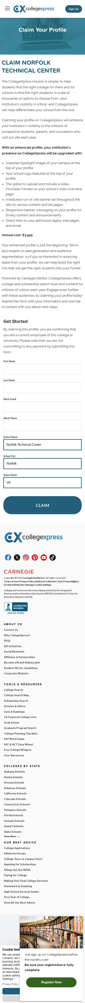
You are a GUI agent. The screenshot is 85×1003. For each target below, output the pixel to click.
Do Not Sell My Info (14, 584)
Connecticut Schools (17, 804)
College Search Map (16, 695)
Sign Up (73, 9)
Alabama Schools (14, 771)
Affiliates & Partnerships (19, 657)
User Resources (14, 755)
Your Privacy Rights (68, 581)
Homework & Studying (18, 886)
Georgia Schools (14, 820)
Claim (42, 505)
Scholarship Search (16, 700)
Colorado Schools (15, 799)
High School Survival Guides (21, 891)
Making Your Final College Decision (26, 880)
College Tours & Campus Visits (23, 859)
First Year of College (16, 897)
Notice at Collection (46, 581)
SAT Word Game (14, 738)
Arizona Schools (14, 782)
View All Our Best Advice (19, 902)
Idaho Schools (12, 831)
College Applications (17, 848)
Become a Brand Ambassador (22, 662)
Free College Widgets (17, 749)
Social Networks (14, 651)
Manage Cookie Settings (38, 584)
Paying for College (15, 875)
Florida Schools (13, 815)
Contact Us (11, 629)
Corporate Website (16, 673)
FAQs (7, 640)
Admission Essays (15, 853)
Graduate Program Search (20, 728)
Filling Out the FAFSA (17, 869)
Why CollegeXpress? (17, 635)
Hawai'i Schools (14, 826)
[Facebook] (8, 559)
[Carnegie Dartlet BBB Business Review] (16, 613)
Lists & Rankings (14, 711)
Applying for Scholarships (20, 864)
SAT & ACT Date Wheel (18, 744)
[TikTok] (52, 559)
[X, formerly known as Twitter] (17, 559)
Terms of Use (11, 581)
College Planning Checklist (21, 733)
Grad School (11, 722)
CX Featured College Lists (20, 717)
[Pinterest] (35, 559)
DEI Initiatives (13, 646)
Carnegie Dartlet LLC (34, 577)
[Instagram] (26, 559)
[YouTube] (44, 559)
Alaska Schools (13, 777)
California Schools (15, 793)
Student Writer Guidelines (21, 668)
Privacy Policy (26, 581)
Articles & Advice (15, 706)
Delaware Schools (15, 809)
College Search (13, 689)
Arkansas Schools (15, 788)
